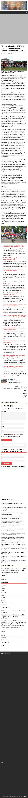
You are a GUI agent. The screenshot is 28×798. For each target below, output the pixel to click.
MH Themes (23, 796)
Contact (3, 588)
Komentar (3, 411)
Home (3, 590)
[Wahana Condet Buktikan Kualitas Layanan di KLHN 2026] (14, 612)
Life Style (3, 593)
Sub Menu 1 (4, 602)
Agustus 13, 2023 (6, 53)
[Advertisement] (14, 29)
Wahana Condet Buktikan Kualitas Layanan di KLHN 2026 (13, 616)
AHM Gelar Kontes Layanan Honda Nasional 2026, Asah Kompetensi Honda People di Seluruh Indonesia (13, 509)
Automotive (4, 585)
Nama (3, 422)
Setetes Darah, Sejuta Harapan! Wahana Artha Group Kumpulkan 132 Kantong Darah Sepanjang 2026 (13, 544)
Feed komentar (5, 640)
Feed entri (3, 637)
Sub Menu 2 (4, 605)
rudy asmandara (15, 53)
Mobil (2, 595)
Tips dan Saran (5, 607)
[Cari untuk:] (14, 445)
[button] (26, 13)
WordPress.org (5, 642)
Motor (3, 600)
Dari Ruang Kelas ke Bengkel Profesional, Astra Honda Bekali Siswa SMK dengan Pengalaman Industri (12, 538)
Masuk (3, 635)
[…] (10, 255)
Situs (2, 430)
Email (3, 426)
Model (3, 597)
